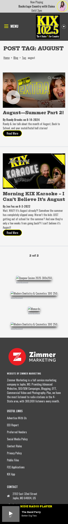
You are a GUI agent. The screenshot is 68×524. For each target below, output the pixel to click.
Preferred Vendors (17, 432)
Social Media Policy (17, 439)
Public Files (13, 460)
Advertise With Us (17, 418)
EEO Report (13, 425)
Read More (12, 133)
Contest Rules (14, 446)
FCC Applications (16, 467)
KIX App (11, 474)
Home (6, 58)
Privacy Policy (14, 453)
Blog (15, 58)
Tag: (24, 58)
